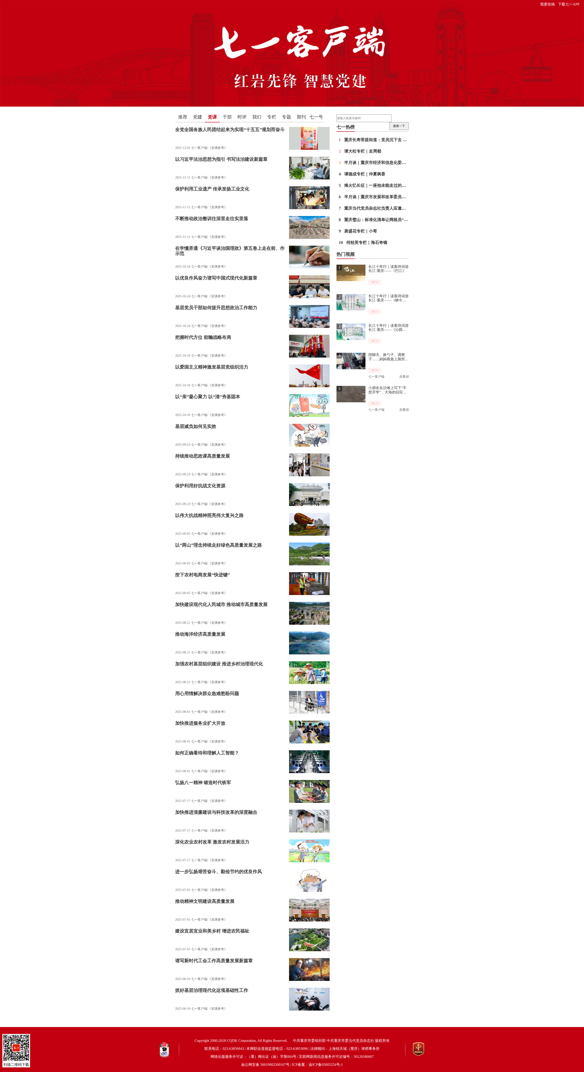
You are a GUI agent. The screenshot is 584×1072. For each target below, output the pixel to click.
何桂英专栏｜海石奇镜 (363, 242)
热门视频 (345, 254)
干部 (227, 116)
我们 (256, 116)
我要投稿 (547, 4)
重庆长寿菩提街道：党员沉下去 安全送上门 (381, 139)
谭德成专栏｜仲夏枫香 (362, 174)
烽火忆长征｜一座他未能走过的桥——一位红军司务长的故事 (397, 185)
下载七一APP (568, 4)
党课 (212, 116)
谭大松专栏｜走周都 (360, 151)
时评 (242, 116)
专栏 (271, 116)
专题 (286, 116)
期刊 (301, 116)
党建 (197, 116)
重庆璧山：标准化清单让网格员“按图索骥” (380, 219)
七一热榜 (345, 126)
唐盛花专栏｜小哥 (358, 231)
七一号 (316, 116)
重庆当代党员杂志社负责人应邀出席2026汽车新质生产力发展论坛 (401, 208)
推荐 (182, 116)
